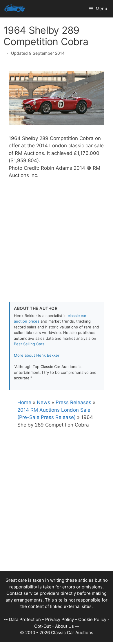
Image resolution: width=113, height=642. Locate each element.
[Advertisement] (56, 236)
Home (24, 402)
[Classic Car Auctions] (14, 8)
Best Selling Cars (29, 344)
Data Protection (25, 619)
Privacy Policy (59, 619)
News (43, 402)
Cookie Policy (92, 619)
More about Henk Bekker (36, 355)
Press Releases (73, 402)
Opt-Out (42, 626)
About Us (64, 626)
